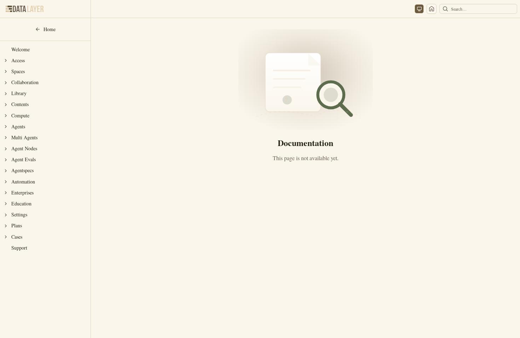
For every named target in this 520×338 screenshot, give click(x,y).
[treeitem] (45, 49)
